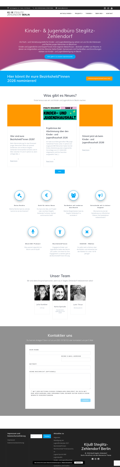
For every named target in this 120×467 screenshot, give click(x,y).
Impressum (11, 440)
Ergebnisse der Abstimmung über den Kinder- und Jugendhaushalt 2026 (57, 133)
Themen (88, 13)
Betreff (33, 364)
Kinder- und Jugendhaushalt (63, 460)
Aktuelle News (65, 13)
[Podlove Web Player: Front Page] (60, 1)
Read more (13, 161)
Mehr (59, 171)
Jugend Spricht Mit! (60, 454)
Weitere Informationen (67, 462)
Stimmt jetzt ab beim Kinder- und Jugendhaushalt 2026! (93, 139)
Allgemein (57, 437)
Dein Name (34, 350)
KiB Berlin (18, 13)
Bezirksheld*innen (60, 446)
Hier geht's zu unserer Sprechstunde (60, 56)
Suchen (32, 433)
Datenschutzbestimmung (15, 443)
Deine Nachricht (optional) (43, 371)
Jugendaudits (58, 457)
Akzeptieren (78, 462)
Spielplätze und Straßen (61, 466)
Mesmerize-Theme (105, 455)
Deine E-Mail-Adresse (71, 356)
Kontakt (109, 13)
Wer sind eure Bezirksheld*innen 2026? (22, 138)
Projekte (78, 13)
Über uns (98, 13)
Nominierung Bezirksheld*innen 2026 (99, 78)
